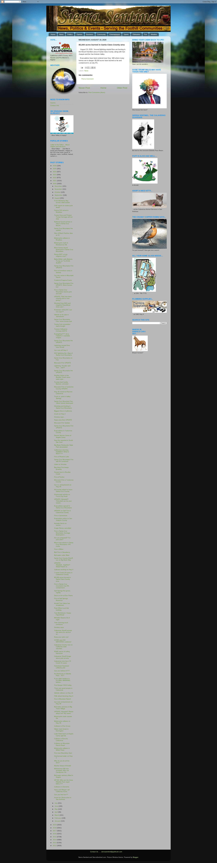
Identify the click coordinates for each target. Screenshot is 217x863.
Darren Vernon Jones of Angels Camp (62, 436)
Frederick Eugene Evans (63, 280)
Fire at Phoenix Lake (61, 457)
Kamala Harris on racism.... (60, 524)
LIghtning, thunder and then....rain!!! (62, 366)
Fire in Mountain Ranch (62, 699)
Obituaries (136, 34)
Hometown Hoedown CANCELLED (61, 667)
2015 (55, 837)
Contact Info (54, 105)
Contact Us (94, 852)
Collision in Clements (61, 787)
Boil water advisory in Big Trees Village (63, 707)
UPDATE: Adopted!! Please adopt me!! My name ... (63, 712)
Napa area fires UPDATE (63, 420)
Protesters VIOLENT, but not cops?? (63, 310)
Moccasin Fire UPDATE (62, 363)
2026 (55, 166)
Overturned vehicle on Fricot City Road (62, 495)
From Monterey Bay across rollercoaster (62, 201)
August (57, 198)
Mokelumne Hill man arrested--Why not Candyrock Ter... (61, 770)
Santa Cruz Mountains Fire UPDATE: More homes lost (63, 285)
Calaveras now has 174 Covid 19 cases (62, 662)
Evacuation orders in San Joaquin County (63, 519)
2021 (55, 181)
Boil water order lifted (61, 555)
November (59, 189)
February (58, 818)
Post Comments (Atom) (96, 92)
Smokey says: (59, 627)
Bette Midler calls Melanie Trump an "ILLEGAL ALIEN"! (63, 261)
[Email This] (86, 68)
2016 (55, 834)
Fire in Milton (58, 549)
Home (53, 34)
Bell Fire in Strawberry (62, 552)
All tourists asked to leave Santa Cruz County (63, 490)
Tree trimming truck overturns (61, 623)
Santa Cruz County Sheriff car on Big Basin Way (63, 559)
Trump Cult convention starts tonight (62, 325)
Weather (154, 34)
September (59, 195)
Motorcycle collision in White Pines (62, 749)
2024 (55, 172)
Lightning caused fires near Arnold (62, 346)
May (56, 809)
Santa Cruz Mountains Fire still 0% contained (63, 460)
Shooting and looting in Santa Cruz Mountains (63, 407)
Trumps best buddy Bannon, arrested (61, 383)
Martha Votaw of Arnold (62, 766)
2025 (55, 168)
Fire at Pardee (59, 477)
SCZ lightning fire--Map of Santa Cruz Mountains (63, 354)
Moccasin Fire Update (62, 423)
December (59, 186)
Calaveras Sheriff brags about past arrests (62, 657)
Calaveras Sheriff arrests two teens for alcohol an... (63, 632)
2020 (55, 183)
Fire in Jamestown (60, 515)
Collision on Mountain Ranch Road (62, 744)
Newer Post (84, 88)
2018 (55, 828)
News (61, 34)
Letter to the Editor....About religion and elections (60, 145)
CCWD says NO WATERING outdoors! (62, 641)
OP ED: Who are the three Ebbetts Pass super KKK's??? (63, 782)
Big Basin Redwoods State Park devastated (63, 446)
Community (101, 34)
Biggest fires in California (63, 411)
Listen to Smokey (60, 464)
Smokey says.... (59, 417)
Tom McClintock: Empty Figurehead (62, 614)
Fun (145, 34)
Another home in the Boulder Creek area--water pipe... (62, 377)
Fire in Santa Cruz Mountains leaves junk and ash (63, 291)
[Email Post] (82, 67)
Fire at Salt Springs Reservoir (61, 599)
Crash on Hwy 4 (60, 414)
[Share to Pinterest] (94, 68)
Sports (126, 34)
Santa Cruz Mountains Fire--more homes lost (63, 320)
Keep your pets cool (61, 637)
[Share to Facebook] (92, 68)
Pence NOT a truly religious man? (60, 255)
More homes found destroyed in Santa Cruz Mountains (63, 249)
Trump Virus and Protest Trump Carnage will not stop (63, 217)
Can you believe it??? (62, 671)
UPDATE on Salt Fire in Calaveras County (62, 511)
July (56, 803)
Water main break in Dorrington (61, 730)
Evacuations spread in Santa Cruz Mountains (63, 507)
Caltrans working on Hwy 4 (63, 569)
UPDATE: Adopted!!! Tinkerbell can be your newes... (63, 501)
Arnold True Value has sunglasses (62, 604)
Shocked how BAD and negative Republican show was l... (62, 305)
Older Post (122, 88)
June (57, 806)
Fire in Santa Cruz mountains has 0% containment (61, 586)
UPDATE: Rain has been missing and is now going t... (63, 298)
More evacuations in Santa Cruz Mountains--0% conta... (63, 544)
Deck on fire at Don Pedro (63, 595)
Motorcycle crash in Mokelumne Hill (61, 244)
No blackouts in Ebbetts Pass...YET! (62, 674)
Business (89, 34)
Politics (70, 34)
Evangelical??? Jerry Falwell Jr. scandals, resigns (62, 335)
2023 (55, 175)
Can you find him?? (61, 794)
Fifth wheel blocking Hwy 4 (63, 696)
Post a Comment (87, 79)
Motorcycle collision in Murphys (62, 239)
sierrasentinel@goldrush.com (111, 852)
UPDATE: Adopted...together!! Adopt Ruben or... (62, 565)
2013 (55, 843)
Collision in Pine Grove (62, 726)
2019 (55, 825)
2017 (55, 831)
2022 (55, 177)
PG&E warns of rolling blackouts (62, 652)
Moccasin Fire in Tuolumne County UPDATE (63, 388)
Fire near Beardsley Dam (63, 753)
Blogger (135, 857)
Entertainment (115, 34)
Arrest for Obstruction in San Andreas (62, 798)
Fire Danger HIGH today (63, 685)
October (58, 192)
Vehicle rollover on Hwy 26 (63, 693)
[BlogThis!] (88, 68)
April (56, 812)
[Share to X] (90, 68)
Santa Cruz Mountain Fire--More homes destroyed (63, 402)
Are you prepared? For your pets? (62, 538)
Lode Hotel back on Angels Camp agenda (63, 734)
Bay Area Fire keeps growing (61, 468)
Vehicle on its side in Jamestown (61, 315)
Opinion (79, 34)
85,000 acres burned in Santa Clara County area (62, 579)
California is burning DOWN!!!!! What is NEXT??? (61, 451)
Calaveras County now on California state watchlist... (63, 646)
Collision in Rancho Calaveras (61, 739)
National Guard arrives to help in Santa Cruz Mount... (63, 223)
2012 (55, 845)
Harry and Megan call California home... (62, 790)
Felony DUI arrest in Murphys (61, 211)
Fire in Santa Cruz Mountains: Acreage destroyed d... (62, 533)
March (57, 815)
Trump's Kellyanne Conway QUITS (60, 330)
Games (52, 103)
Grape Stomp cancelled (62, 528)
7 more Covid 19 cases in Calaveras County (63, 573)
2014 (55, 840)
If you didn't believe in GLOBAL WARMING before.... (62, 680)
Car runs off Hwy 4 (60, 350)
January (58, 821)
